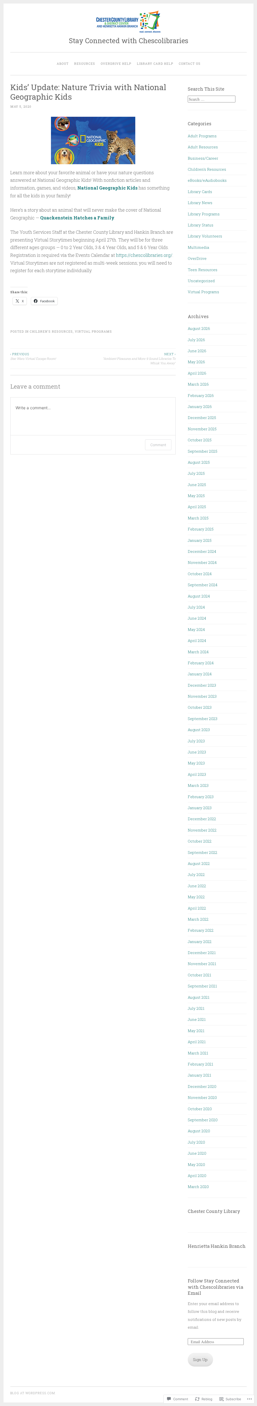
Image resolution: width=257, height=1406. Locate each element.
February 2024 (201, 662)
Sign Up (200, 1359)
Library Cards (200, 191)
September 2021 (202, 985)
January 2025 (200, 540)
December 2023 (202, 685)
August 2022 (199, 863)
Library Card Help (155, 64)
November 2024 (202, 562)
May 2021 (196, 1030)
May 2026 (196, 361)
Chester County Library (214, 1211)
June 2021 (197, 1019)
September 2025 (202, 451)
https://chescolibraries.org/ (144, 255)
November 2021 (202, 963)
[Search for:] (211, 99)
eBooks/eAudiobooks (207, 180)
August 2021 (198, 997)
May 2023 (196, 763)
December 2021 (202, 952)
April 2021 (197, 1041)
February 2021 (200, 1064)
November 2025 (202, 428)
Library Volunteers (205, 236)
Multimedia (198, 247)
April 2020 (197, 1175)
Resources (84, 64)
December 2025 (202, 417)
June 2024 (197, 618)
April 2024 (197, 640)
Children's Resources (51, 331)
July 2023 (196, 740)
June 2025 (197, 484)
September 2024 (202, 584)
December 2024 (202, 551)
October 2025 (200, 439)
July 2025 (196, 473)
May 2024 (196, 629)
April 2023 (197, 774)
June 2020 (197, 1153)
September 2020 (203, 1119)
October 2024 (200, 573)
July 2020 (196, 1142)
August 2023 (199, 729)
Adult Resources (203, 146)
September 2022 (202, 852)
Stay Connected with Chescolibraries (128, 40)
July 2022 (196, 874)
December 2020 (202, 1086)
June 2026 (197, 350)
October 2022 (200, 841)
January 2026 (200, 406)
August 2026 (199, 328)
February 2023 (201, 796)
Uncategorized (201, 280)
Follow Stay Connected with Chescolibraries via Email (215, 1287)
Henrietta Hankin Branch (217, 1246)
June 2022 (197, 885)
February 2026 (201, 395)
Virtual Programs (93, 331)
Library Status (200, 224)
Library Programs (204, 213)
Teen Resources (202, 269)
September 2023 (202, 718)
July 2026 (196, 339)
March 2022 (198, 919)
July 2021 (196, 1008)
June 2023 (197, 751)
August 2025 (199, 462)
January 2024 (200, 673)
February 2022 (201, 930)
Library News (200, 202)
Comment (158, 445)
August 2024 (199, 596)
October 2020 (200, 1108)
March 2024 (198, 651)
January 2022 (200, 941)
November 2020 (202, 1097)
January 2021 (199, 1075)
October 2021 (199, 974)
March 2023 (198, 785)
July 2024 (196, 607)
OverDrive (197, 258)
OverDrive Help (116, 64)
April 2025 (197, 506)
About (63, 64)
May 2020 (196, 1164)
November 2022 (202, 830)
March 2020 (198, 1186)
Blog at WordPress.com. (33, 1393)
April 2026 (197, 373)
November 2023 (202, 696)
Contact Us (190, 64)
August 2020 (199, 1130)
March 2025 (198, 517)
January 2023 (200, 807)
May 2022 (196, 896)
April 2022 (197, 908)
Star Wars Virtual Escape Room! (33, 356)
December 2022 (202, 818)
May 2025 (196, 495)
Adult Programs (202, 135)
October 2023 (200, 707)
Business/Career (203, 158)
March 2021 (198, 1053)
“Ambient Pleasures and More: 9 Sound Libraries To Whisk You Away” (139, 358)
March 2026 (198, 384)
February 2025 (201, 529)
